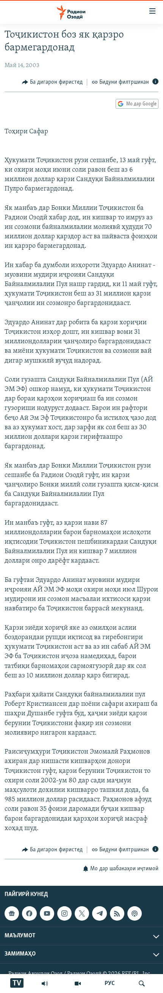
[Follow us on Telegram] (99, 913)
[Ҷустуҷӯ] (141, 983)
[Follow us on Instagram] (64, 913)
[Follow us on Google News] (12, 913)
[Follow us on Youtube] (47, 913)
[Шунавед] (44, 983)
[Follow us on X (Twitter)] (82, 913)
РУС (110, 983)
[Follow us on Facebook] (29, 913)
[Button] (52, 82)
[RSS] (117, 913)
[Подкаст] (134, 913)
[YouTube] (77, 983)
